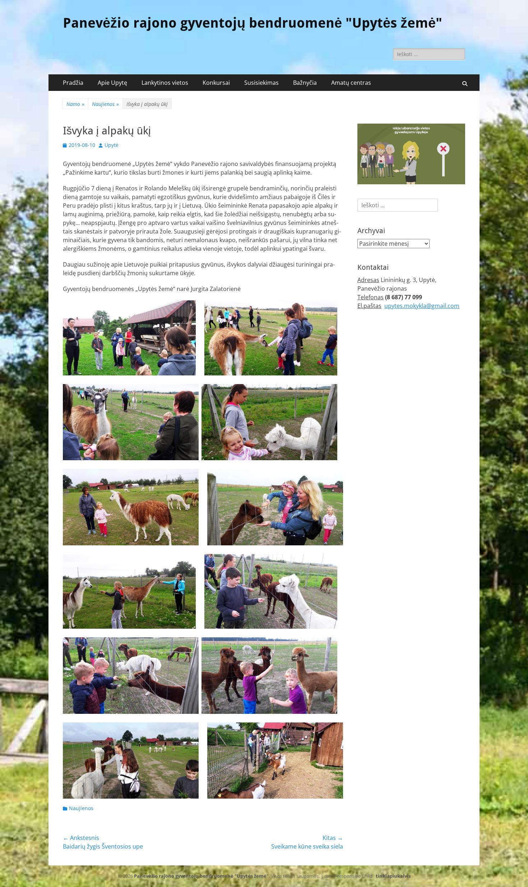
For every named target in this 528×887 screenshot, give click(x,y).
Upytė (112, 145)
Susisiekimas (261, 83)
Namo (75, 104)
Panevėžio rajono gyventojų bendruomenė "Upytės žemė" (252, 23)
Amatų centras (351, 83)
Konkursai (216, 83)
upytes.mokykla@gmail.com (421, 306)
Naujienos (105, 104)
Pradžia (73, 83)
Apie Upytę (112, 83)
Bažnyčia (305, 83)
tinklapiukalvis (393, 876)
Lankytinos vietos (165, 83)
